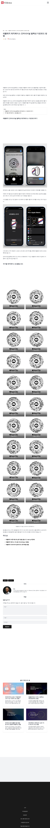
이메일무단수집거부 (25, 822)
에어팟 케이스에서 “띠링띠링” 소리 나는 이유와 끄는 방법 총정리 (13, 698)
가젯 (6, 30)
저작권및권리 (25, 811)
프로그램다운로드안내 (25, 818)
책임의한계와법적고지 (25, 826)
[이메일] (8, 590)
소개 (25, 807)
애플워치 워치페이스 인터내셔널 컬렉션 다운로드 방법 (18, 30)
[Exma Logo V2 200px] (6, 2)
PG (14, 589)
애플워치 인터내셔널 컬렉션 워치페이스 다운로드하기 (19, 111)
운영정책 (25, 815)
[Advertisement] (25, 74)
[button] (48, 3)
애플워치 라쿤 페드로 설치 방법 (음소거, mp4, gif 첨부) (20, 539)
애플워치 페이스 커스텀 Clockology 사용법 (17, 542)
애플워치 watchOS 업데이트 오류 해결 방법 (17, 544)
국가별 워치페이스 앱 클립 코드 (13, 113)
